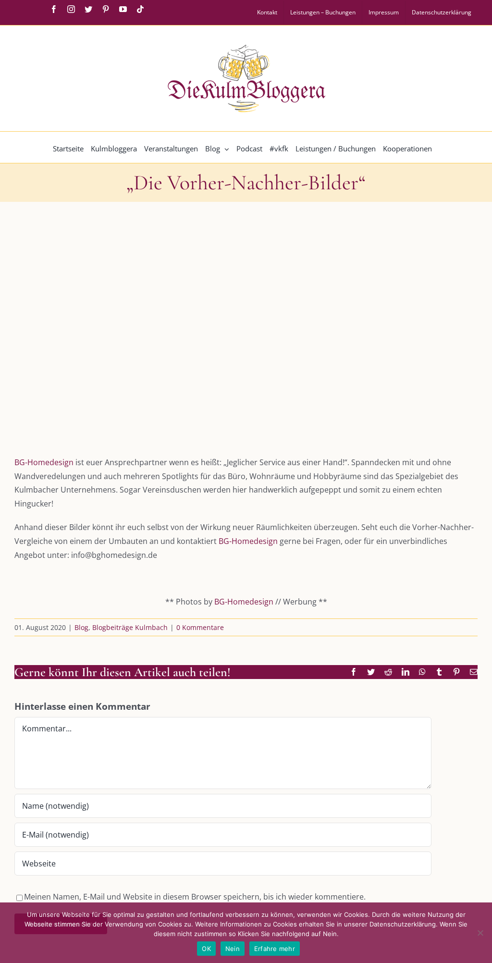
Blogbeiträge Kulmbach (130, 627)
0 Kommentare (200, 627)
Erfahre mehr (274, 948)
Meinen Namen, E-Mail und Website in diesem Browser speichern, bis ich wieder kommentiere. (195, 896)
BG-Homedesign (44, 462)
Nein (232, 948)
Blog (81, 627)
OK (206, 948)
